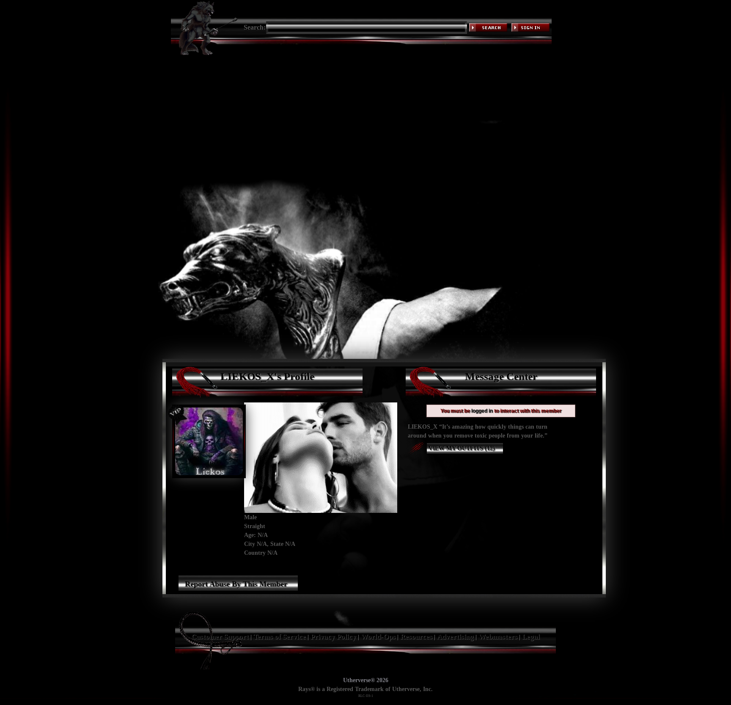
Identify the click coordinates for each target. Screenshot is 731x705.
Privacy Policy (333, 637)
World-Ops (378, 637)
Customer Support (220, 637)
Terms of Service (279, 637)
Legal (531, 637)
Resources (416, 637)
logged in (482, 411)
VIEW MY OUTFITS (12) (461, 448)
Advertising (455, 637)
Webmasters (497, 637)
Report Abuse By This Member (236, 584)
